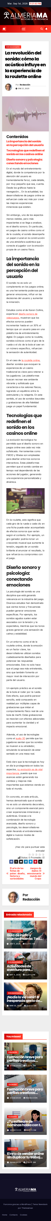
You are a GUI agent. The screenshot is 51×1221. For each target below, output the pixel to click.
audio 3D (20, 738)
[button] (42, 28)
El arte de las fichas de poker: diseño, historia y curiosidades (17, 873)
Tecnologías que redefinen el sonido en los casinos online (25, 152)
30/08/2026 (16, 1130)
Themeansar (27, 1208)
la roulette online (31, 360)
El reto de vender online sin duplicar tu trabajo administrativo (25, 1157)
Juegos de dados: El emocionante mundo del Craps (34, 873)
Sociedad (12, 1084)
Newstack (43, 1204)
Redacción (25, 84)
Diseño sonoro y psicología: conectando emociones (24, 161)
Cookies (23, 1215)
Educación (12, 1052)
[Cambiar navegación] (23, 29)
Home (4, 1215)
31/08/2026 (16, 1066)
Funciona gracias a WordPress (17, 1204)
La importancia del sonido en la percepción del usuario (25, 143)
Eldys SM (30, 944)
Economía (12, 1117)
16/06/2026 (16, 1162)
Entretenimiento (13, 47)
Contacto (13, 1215)
